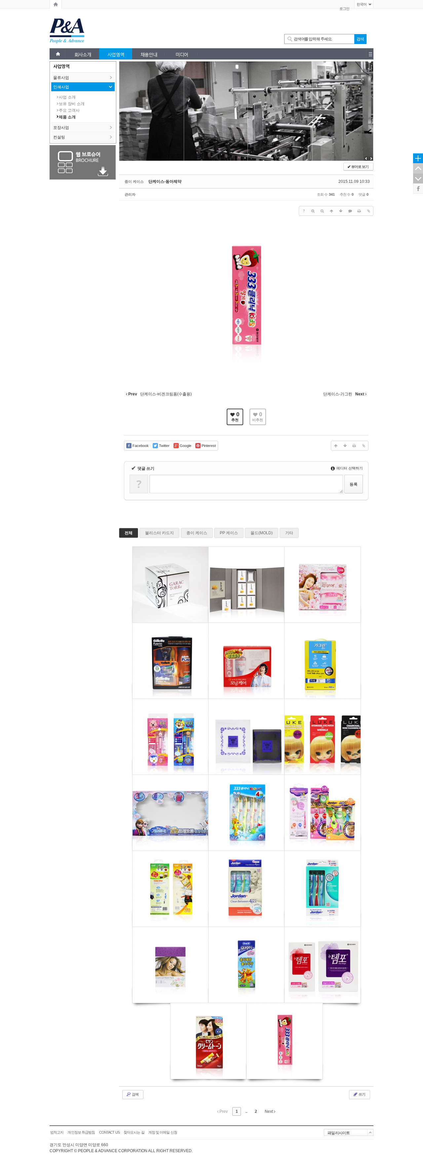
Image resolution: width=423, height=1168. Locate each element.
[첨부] (368, 211)
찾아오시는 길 (134, 1132)
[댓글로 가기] (350, 211)
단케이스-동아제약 (164, 181)
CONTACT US (109, 1132)
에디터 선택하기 (349, 468)
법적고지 (56, 1132)
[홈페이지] (56, 4)
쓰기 (361, 1094)
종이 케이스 (196, 533)
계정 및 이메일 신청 (162, 1132)
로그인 (344, 9)
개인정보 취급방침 (81, 1132)
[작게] (322, 211)
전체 (129, 533)
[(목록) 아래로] (340, 211)
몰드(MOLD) (261, 533)
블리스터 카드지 (159, 533)
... (246, 1111)
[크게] (313, 211)
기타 (289, 533)
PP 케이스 (229, 533)
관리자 (130, 194)
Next (269, 1111)
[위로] (331, 211)
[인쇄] (359, 211)
